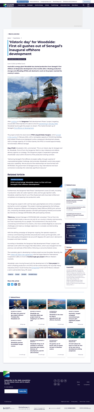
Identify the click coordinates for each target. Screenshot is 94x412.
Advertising (86, 1)
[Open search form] (83, 5)
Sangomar (10, 274)
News (78, 382)
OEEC (88, 382)
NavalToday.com (57, 1)
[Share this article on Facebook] (15, 284)
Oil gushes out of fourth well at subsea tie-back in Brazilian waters (56, 346)
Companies (87, 384)
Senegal (17, 274)
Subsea (47, 5)
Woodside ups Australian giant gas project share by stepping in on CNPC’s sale (37, 317)
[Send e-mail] (55, 384)
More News (75, 5)
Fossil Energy (54, 5)
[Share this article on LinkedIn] (9, 284)
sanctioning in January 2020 (48, 124)
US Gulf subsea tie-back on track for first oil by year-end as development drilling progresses (75, 347)
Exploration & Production (16, 59)
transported (35, 268)
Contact (88, 401)
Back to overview (13, 34)
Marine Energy (39, 5)
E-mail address (8, 387)
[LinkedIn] (80, 241)
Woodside (24, 274)
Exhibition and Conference (70, 1)
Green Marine (21, 5)
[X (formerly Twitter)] (58, 380)
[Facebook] (82, 241)
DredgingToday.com (46, 1)
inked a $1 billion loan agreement (22, 254)
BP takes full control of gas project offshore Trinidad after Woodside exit (18, 316)
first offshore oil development (24, 128)
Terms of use (82, 401)
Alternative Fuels (65, 5)
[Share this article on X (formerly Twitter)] (12, 284)
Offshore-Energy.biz (22, 1)
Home (9, 38)
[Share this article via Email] (19, 284)
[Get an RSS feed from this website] (58, 384)
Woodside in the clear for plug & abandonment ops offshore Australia (56, 317)
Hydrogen (30, 5)
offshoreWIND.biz (34, 1)
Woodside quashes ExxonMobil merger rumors (17, 344)
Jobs (78, 384)
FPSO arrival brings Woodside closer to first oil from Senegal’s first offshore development (31, 183)
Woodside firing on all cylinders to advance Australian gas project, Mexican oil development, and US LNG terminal (37, 348)
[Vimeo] (65, 380)
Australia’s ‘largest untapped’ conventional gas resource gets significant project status (74, 318)
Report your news (65, 401)
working (14, 121)
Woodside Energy (33, 274)
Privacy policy (74, 401)
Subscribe (72, 236)
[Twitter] (85, 241)
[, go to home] (9, 5)
